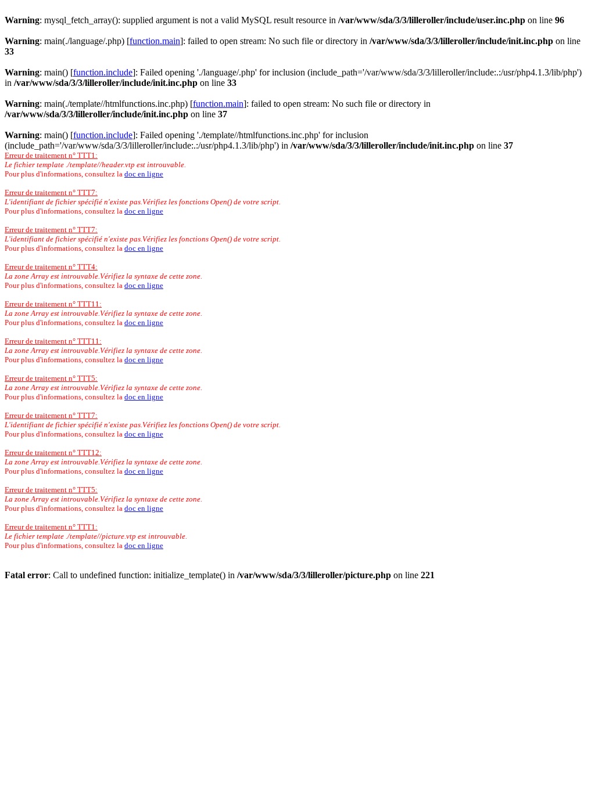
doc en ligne (143, 174)
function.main (155, 41)
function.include (102, 72)
